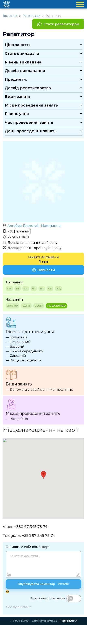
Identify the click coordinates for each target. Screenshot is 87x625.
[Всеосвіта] (6, 4)
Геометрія (31, 226)
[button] (43, 475)
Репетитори (31, 16)
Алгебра (14, 226)
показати (22, 231)
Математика (51, 226)
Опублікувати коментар (43, 584)
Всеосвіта (10, 16)
